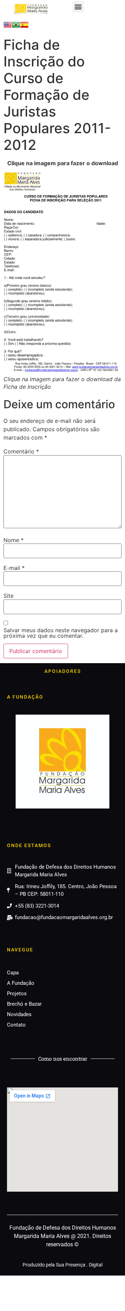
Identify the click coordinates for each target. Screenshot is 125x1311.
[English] (7, 26)
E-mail (14, 568)
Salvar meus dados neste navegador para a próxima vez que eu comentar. (60, 632)
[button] (78, 7)
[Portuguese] (16, 26)
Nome (13, 540)
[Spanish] (24, 26)
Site (8, 595)
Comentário (21, 451)
